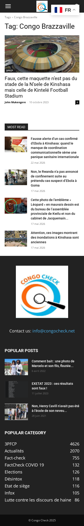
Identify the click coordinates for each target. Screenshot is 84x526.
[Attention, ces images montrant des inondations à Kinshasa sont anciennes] (16, 238)
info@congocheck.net (53, 331)
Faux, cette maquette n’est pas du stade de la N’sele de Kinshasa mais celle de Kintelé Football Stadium (41, 87)
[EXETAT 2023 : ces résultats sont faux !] (16, 389)
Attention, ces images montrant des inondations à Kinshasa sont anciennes (55, 237)
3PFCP (9, 70)
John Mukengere (15, 102)
